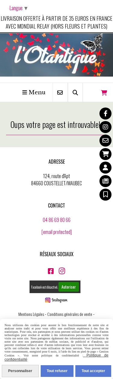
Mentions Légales (31, 314)
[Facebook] (105, 114)
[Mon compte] (105, 168)
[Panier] (105, 154)
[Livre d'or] (105, 195)
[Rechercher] (75, 92)
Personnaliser (20, 371)
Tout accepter (93, 371)
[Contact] (105, 141)
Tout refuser (57, 371)
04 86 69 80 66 (57, 219)
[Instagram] (105, 127)
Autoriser (68, 287)
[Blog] (105, 181)
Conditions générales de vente (69, 314)
